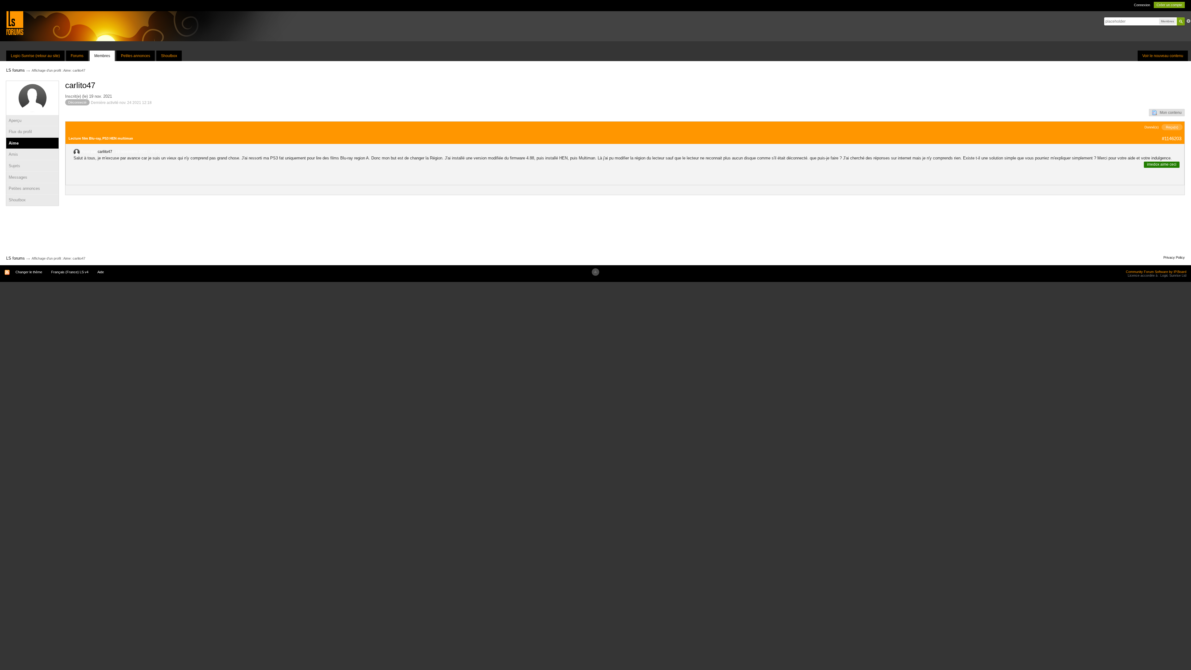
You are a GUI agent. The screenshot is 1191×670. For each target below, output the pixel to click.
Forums (77, 56)
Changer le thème (29, 272)
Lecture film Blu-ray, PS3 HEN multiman (101, 138)
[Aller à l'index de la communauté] (14, 22)
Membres (102, 56)
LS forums (15, 258)
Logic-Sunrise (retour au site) (35, 56)
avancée (1188, 21)
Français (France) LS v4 (69, 272)
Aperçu (15, 120)
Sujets (14, 165)
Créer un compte (1169, 5)
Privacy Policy (1174, 257)
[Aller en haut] (595, 272)
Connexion (1142, 5)
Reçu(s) (1172, 127)
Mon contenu (1169, 112)
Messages (18, 177)
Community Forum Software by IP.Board (1156, 272)
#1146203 (1171, 138)
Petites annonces (135, 56)
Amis (13, 154)
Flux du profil (20, 131)
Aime (14, 143)
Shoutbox (169, 56)
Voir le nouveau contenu (1162, 56)
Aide (100, 272)
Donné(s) (1151, 127)
